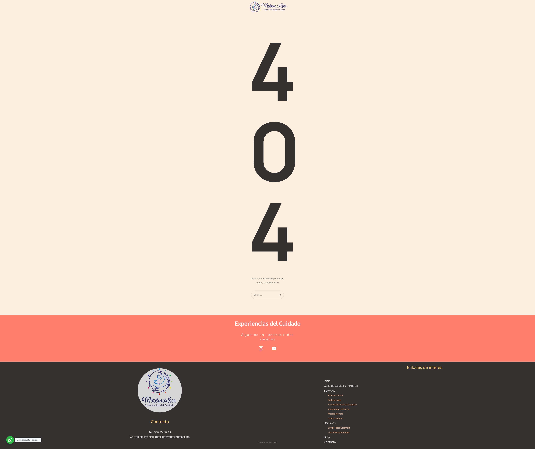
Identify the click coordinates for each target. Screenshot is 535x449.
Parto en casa (334, 399)
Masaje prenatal (336, 413)
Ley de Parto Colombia (339, 427)
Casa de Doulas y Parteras (341, 385)
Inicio (327, 380)
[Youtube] (274, 348)
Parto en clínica (335, 395)
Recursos (329, 423)
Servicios (329, 390)
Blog (327, 437)
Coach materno (335, 418)
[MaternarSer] (267, 6)
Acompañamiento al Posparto (342, 404)
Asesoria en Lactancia (338, 409)
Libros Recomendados (339, 432)
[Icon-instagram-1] (261, 348)
